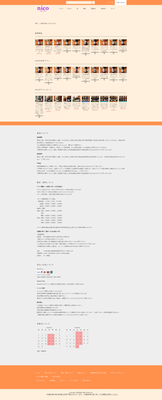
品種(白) (93, 8)
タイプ (113, 8)
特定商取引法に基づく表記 (98, 373)
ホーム (61, 8)
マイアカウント (40, 380)
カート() (110, 2)
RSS (53, 376)
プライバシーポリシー (117, 373)
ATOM (58, 376)
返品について (82, 373)
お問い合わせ (120, 2)
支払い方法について (50, 373)
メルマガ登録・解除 (42, 376)
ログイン (62, 380)
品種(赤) (103, 8)
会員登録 (52, 380)
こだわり (69, 8)
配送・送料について (67, 373)
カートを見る (74, 380)
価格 (84, 8)
